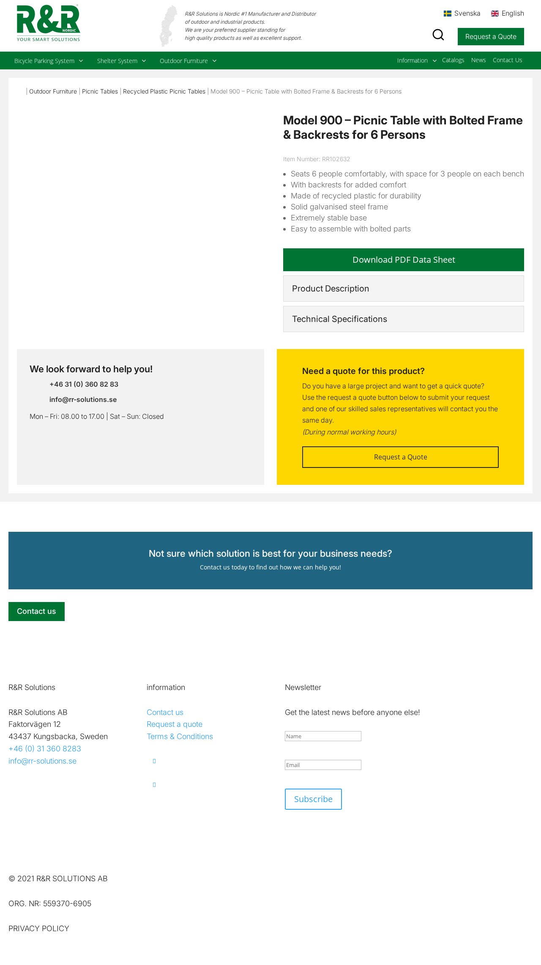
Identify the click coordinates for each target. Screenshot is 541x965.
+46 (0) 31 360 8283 (44, 748)
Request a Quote (490, 36)
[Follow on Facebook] (204, 761)
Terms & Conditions (180, 736)
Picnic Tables (100, 91)
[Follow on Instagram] (204, 784)
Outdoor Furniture (53, 91)
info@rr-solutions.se (42, 760)
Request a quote (174, 724)
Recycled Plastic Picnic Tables (164, 91)
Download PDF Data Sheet (403, 259)
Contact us (36, 611)
